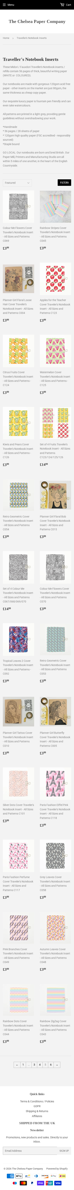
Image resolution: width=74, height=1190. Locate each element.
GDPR (37, 1106)
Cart (68, 4)
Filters (64, 182)
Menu (11, 4)
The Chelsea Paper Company (37, 21)
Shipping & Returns (37, 1111)
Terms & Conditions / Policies (37, 1101)
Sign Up (64, 1150)
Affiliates (37, 1116)
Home (6, 38)
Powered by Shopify (57, 1168)
